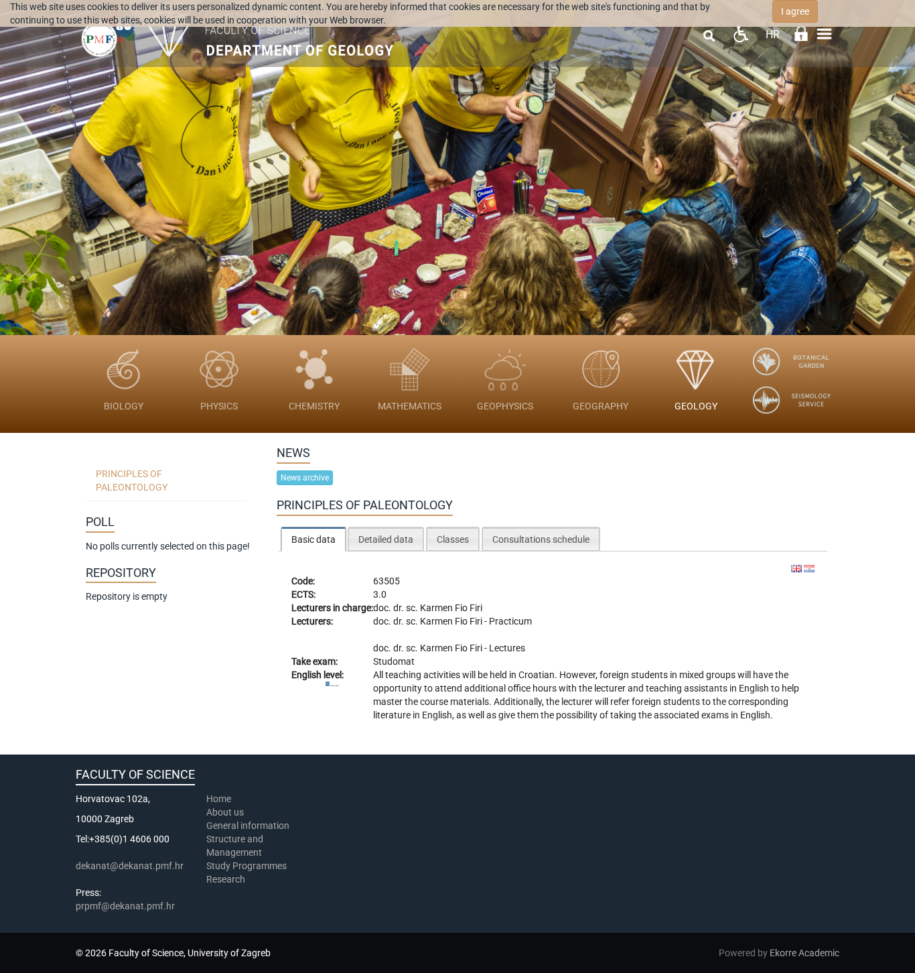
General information (247, 825)
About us (226, 812)
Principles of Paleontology (131, 480)
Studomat (394, 661)
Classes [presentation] (453, 539)
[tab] (313, 539)
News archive (305, 477)
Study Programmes (246, 865)
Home (218, 798)
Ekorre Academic (804, 953)
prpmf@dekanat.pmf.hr (125, 906)
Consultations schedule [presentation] (540, 539)
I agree (795, 11)
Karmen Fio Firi (451, 607)
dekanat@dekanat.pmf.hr (130, 865)
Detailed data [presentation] (385, 539)
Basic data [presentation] (313, 539)
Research (226, 879)
